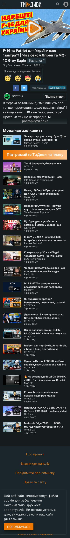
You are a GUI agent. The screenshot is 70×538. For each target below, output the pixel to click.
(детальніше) (14, 519)
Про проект (35, 454)
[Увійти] (65, 4)
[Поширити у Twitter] (24, 88)
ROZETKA (17, 96)
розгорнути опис (35, 121)
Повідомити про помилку (35, 473)
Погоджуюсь (18, 527)
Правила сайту (35, 482)
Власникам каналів (35, 463)
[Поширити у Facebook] (16, 88)
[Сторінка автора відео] (7, 96)
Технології (36, 60)
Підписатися (54, 96)
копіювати (57, 87)
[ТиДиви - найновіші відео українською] (31, 5)
